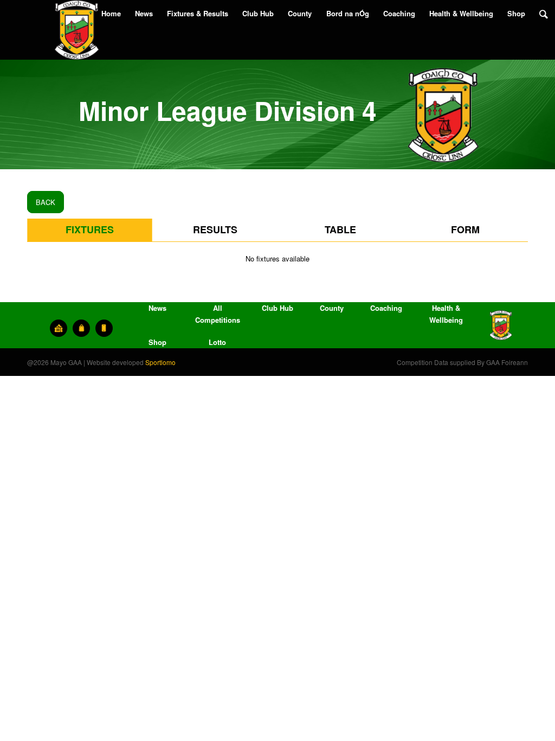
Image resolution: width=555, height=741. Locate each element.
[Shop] (81, 328)
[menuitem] (111, 13)
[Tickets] (58, 328)
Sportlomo (160, 362)
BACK (45, 202)
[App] (104, 328)
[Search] (543, 13)
